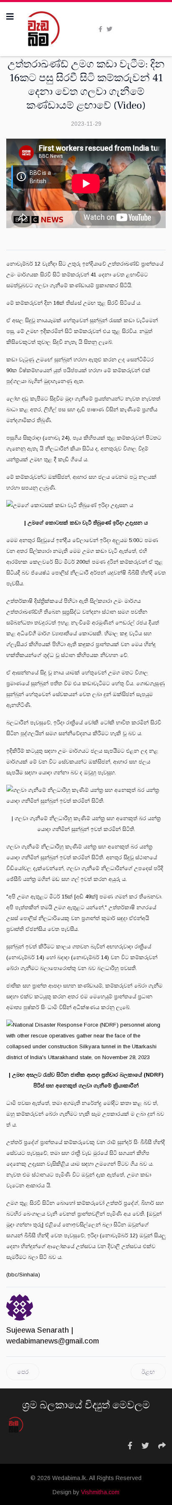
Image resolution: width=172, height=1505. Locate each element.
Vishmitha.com (100, 1492)
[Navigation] (10, 16)
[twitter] (109, 29)
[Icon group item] (130, 1445)
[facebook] (100, 29)
